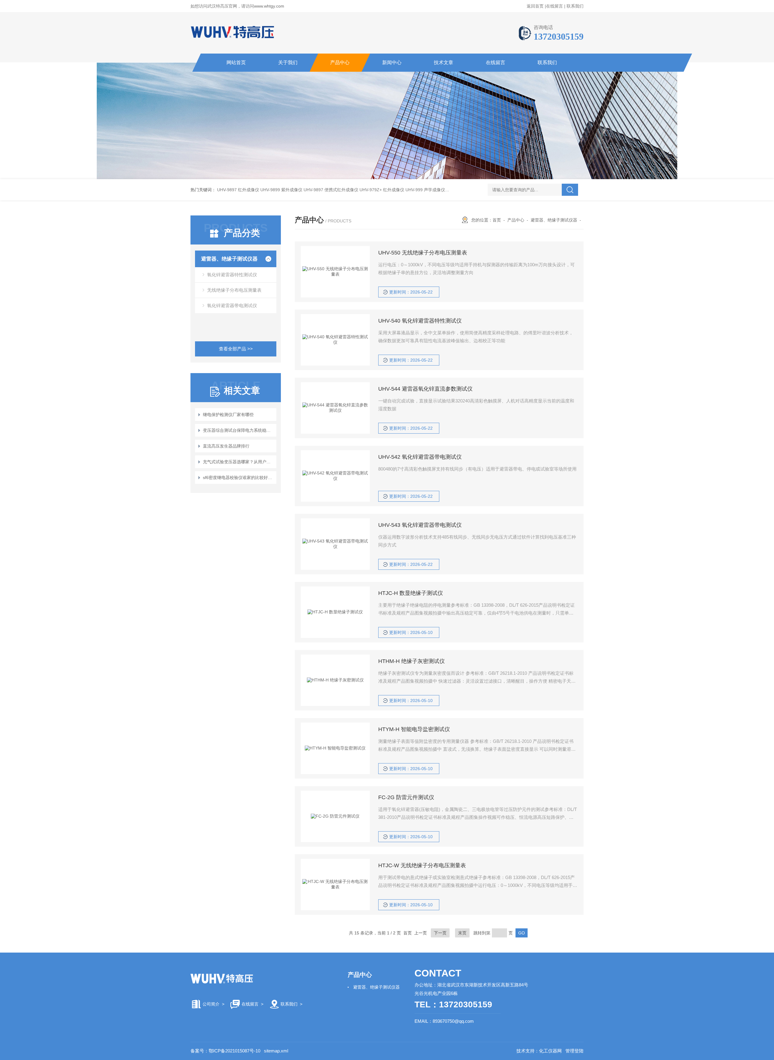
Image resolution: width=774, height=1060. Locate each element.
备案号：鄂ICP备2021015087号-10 (225, 1050)
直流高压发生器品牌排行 (226, 446)
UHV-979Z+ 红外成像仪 (381, 189)
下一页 (440, 932)
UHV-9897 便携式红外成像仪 (331, 189)
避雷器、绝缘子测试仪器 (229, 259)
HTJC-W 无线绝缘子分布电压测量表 (422, 865)
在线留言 (554, 6)
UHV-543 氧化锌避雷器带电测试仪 (420, 525)
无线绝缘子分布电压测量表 (234, 290)
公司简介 (211, 1004)
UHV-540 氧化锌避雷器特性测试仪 (420, 321)
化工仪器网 (550, 1050)
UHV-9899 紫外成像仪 (281, 189)
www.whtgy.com (269, 6)
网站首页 (236, 62)
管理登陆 (574, 1050)
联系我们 (575, 6)
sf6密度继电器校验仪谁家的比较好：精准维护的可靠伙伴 (239, 477)
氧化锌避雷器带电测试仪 (232, 305)
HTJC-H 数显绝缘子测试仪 (410, 593)
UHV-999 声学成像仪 (425, 189)
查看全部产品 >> (236, 348)
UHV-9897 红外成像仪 (238, 189)
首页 (497, 220)
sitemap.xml (276, 1050)
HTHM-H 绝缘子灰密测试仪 (411, 661)
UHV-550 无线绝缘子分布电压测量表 (422, 253)
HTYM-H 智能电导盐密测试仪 (414, 729)
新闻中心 (392, 62)
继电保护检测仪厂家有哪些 (228, 414)
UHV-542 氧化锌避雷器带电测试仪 (420, 457)
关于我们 (288, 62)
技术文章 (443, 62)
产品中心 (340, 62)
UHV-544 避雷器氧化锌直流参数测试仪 (425, 389)
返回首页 (535, 6)
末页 (462, 932)
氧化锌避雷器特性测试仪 (232, 274)
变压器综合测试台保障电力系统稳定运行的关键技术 (239, 430)
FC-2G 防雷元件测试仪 (406, 797)
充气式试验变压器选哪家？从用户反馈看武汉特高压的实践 (239, 461)
